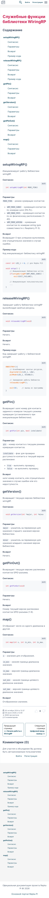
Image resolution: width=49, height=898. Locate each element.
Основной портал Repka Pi (24, 894)
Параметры (13, 46)
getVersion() (9, 102)
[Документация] (3, 2)
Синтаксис (13, 42)
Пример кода (14, 56)
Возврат (12, 51)
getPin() (7, 83)
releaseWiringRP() (12, 60)
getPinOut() (9, 121)
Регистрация (37, 2)
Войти (27, 2)
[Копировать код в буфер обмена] (43, 188)
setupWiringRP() (11, 37)
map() (6, 139)
